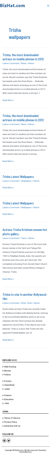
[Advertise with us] (25, 426)
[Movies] (25, 371)
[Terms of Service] (25, 418)
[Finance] (25, 395)
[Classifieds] (25, 385)
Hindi (23, 303)
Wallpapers (26, 181)
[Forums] (25, 381)
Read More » (8, 99)
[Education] (25, 399)
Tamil (23, 238)
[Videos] (25, 375)
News (23, 63)
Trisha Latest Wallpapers (18, 177)
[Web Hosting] (25, 367)
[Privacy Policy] (25, 422)
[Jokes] (25, 389)
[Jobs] (25, 403)
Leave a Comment (10, 63)
